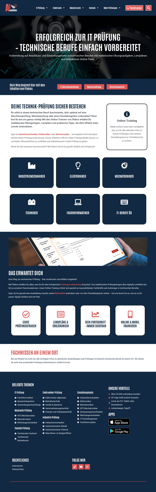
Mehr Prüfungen (110, 7)
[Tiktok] (75, 466)
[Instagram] (87, 466)
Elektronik (57, 7)
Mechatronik (75, 7)
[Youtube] (81, 466)
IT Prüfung (40, 7)
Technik (92, 7)
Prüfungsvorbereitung (71, 284)
